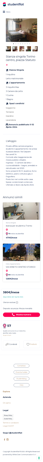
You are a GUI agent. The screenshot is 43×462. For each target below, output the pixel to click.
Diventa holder (21, 372)
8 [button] (29, 44)
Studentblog (21, 379)
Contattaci (21, 366)
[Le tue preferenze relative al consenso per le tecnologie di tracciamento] (39, 458)
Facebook (4, 439)
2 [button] (16, 44)
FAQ (21, 385)
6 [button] (25, 44)
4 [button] (20, 44)
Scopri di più (7, 335)
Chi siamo (7, 403)
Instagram (8, 439)
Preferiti (33, 344)
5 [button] (23, 44)
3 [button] (18, 44)
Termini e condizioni (11, 423)
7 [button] (27, 44)
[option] (21, 30)
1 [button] (13, 44)
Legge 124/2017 (8, 426)
